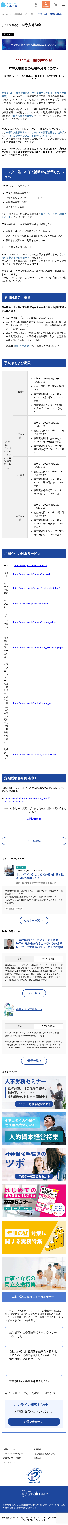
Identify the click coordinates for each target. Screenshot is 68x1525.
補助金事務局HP (23, 346)
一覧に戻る (36, 841)
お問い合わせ (32, 1421)
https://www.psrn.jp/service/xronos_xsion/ (34, 622)
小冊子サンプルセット (29, 1009)
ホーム (5, 14)
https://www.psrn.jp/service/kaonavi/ (31, 574)
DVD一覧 (32, 993)
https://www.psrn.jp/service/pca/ (30, 565)
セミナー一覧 (32, 920)
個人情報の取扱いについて (46, 1454)
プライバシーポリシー (13, 1454)
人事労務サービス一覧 (23, 14)
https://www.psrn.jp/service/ (27, 603)
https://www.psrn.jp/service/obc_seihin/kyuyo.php (38, 647)
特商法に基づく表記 (12, 1458)
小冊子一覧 (32, 1060)
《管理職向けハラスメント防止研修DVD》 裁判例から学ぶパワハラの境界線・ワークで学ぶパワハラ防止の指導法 (40, 944)
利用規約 (38, 1449)
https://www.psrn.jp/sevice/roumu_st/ (32, 703)
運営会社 (38, 1458)
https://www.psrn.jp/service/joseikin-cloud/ (34, 754)
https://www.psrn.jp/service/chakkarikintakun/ (36, 588)
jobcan (45, 603)
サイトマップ (9, 1462)
